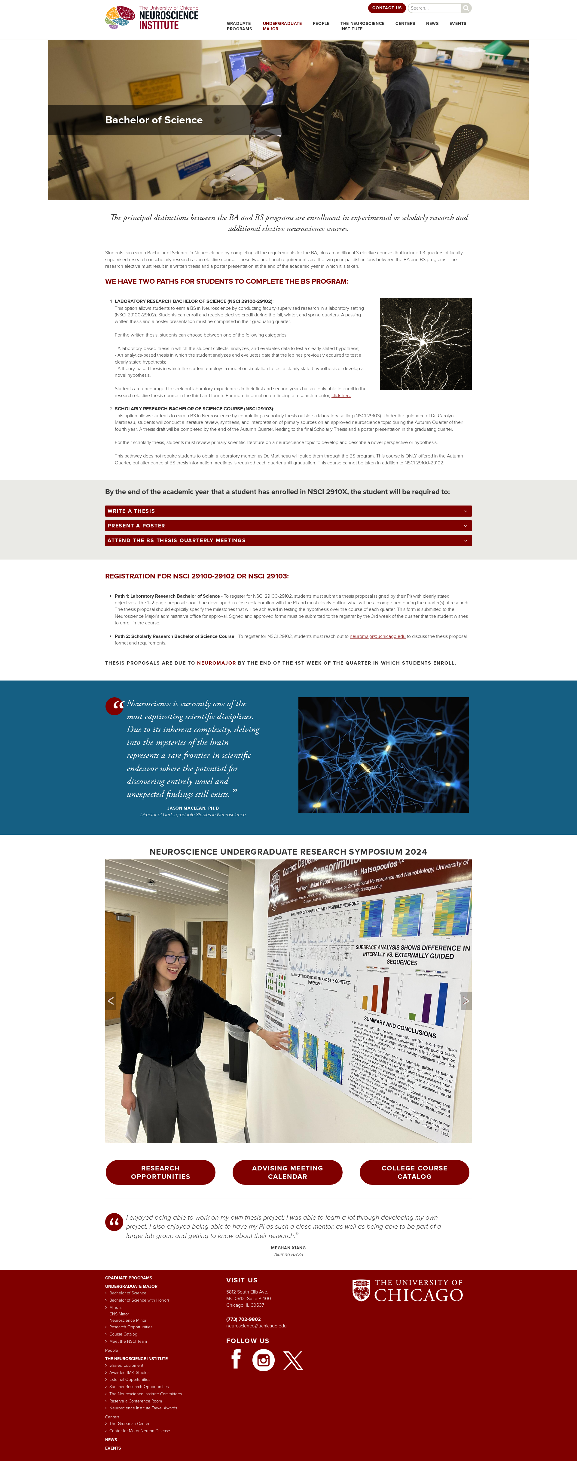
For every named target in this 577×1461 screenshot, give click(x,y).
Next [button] (466, 1001)
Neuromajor (216, 663)
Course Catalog (123, 1334)
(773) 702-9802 (243, 1319)
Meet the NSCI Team (128, 1341)
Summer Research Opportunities (139, 1386)
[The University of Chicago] (407, 1304)
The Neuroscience (362, 26)
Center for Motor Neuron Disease (139, 1431)
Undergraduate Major (131, 1286)
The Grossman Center (129, 1423)
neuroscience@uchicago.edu (256, 1326)
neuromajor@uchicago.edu (378, 636)
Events (458, 23)
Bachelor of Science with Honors (139, 1300)
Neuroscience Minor (127, 1320)
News (432, 23)
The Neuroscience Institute (136, 1358)
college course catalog (415, 1172)
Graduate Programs (128, 1278)
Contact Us (387, 8)
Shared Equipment (126, 1365)
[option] (288, 1001)
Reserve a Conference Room (135, 1401)
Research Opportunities (161, 1172)
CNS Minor (119, 1314)
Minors (115, 1307)
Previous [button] (110, 1001)
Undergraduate (282, 26)
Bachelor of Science (127, 1293)
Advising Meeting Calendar (287, 1172)
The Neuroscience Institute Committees (145, 1394)
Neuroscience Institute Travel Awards (143, 1408)
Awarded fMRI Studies (129, 1372)
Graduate (239, 26)
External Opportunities (129, 1379)
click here (341, 396)
